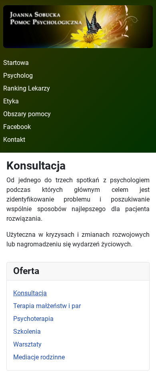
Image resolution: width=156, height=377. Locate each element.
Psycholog (18, 75)
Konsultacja (30, 293)
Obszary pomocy (27, 114)
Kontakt (14, 139)
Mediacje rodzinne (39, 357)
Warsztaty (27, 344)
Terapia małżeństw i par (47, 306)
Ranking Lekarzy (26, 88)
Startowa (16, 63)
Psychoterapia (33, 319)
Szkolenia (27, 331)
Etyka (11, 101)
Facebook (17, 127)
